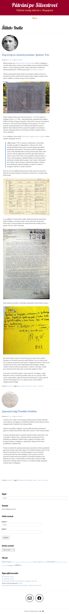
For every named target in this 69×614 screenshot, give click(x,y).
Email (4, 529)
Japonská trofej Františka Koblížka (19, 411)
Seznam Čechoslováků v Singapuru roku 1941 (23, 581)
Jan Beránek (19, 60)
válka (27, 386)
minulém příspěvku (37, 70)
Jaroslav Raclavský (7, 585)
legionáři (45, 562)
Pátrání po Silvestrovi (34, 5)
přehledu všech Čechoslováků (24, 63)
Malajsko (30, 480)
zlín (31, 386)
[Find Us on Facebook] (39, 598)
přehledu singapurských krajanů (33, 136)
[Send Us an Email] (30, 598)
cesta (13, 562)
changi (16, 562)
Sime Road (4, 565)
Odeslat (5, 537)
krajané (23, 386)
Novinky (9, 386)
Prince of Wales (63, 562)
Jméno (5, 522)
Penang (57, 562)
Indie (19, 386)
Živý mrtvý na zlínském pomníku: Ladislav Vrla (25, 54)
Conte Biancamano (22, 562)
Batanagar (21, 480)
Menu (34, 18)
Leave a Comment (38, 386)
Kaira (36, 611)
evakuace (30, 562)
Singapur (10, 565)
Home (12, 576)
